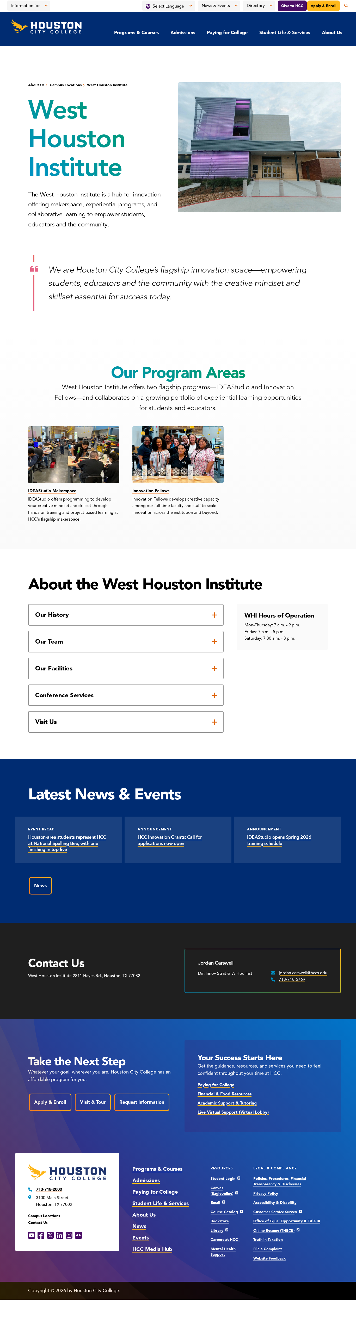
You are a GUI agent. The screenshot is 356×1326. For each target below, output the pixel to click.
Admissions (182, 32)
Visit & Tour (93, 1102)
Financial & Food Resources (224, 1094)
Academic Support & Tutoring (227, 1103)
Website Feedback (269, 1258)
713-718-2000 (49, 1189)
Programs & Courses (136, 32)
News (40, 886)
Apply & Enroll (323, 6)
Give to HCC (292, 6)
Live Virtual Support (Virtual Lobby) (233, 1112)
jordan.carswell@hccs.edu (303, 973)
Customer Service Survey (275, 1212)
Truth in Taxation (268, 1239)
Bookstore (220, 1221)
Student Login (223, 1178)
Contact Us (37, 1222)
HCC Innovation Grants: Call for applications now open (170, 840)
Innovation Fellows (150, 491)
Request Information (141, 1102)
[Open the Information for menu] (46, 6)
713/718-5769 (292, 979)
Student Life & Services (284, 32)
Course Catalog (224, 1212)
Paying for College (227, 32)
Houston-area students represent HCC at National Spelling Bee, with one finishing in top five (67, 843)
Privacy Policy (265, 1193)
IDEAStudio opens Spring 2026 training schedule (279, 840)
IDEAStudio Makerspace (52, 491)
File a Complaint (267, 1249)
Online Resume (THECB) (273, 1230)
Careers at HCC (225, 1239)
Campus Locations (66, 85)
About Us (332, 32)
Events (140, 1238)
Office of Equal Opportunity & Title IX (286, 1221)
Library (217, 1230)
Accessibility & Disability (275, 1202)
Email (215, 1202)
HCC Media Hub (152, 1249)
